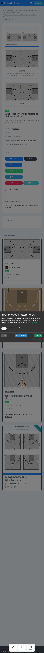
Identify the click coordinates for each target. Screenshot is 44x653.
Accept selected (21, 335)
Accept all (38, 335)
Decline (4, 335)
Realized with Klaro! (37, 339)
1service (11, 330)
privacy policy (32, 322)
